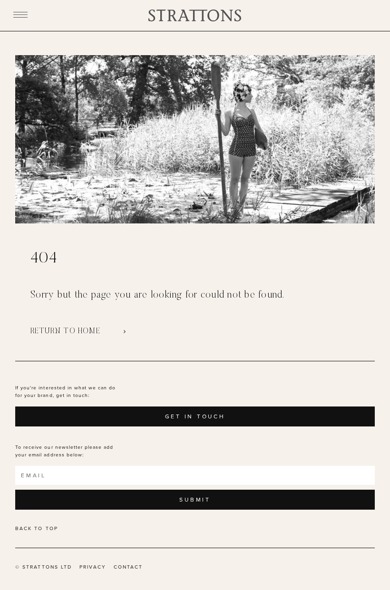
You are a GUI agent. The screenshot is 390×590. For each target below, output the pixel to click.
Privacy (92, 567)
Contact (128, 567)
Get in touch (195, 416)
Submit (195, 499)
